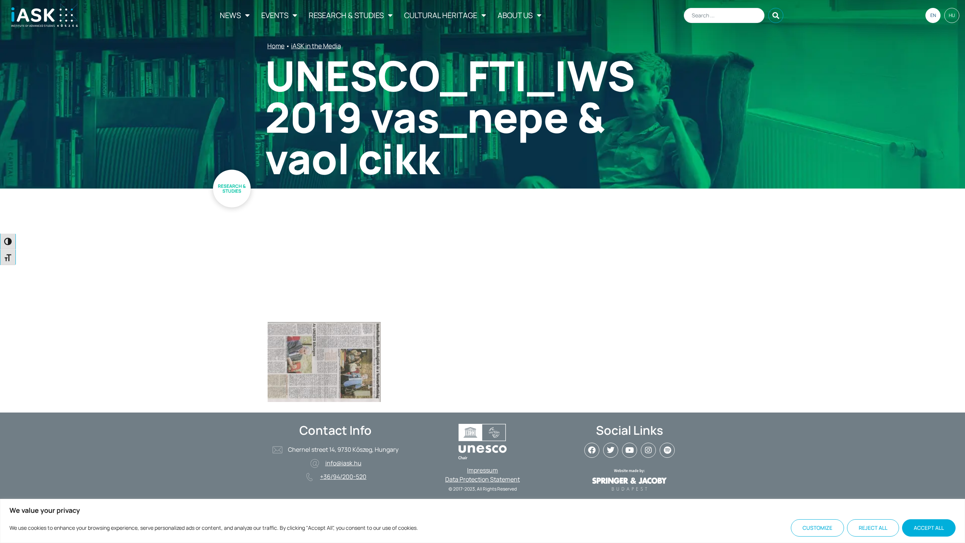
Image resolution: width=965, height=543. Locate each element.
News (230, 15)
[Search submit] (775, 15)
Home (276, 45)
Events (274, 15)
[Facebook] (591, 450)
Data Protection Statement (482, 479)
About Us (515, 15)
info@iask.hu (343, 463)
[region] (482, 521)
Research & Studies (346, 15)
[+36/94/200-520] (309, 477)
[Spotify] (667, 450)
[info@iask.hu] (315, 463)
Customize (817, 527)
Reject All (873, 527)
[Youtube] (629, 450)
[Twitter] (610, 450)
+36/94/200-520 (343, 476)
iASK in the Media (316, 45)
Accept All (929, 527)
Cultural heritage (440, 15)
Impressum (482, 470)
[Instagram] (648, 450)
